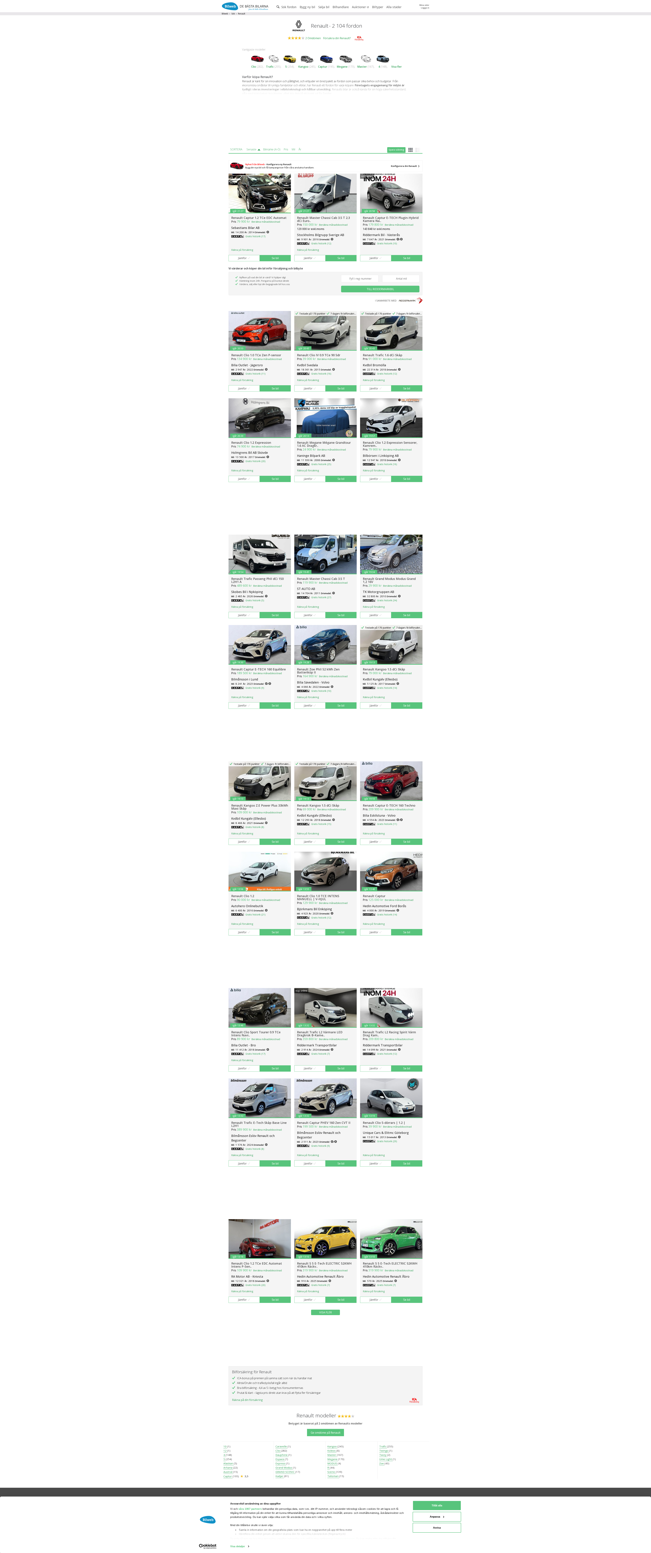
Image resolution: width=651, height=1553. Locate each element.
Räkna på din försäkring (247, 1400)
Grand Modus (284, 1467)
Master (362, 67)
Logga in (425, 7)
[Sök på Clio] (257, 58)
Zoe (381, 1463)
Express (280, 1463)
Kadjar (279, 1476)
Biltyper (377, 7)
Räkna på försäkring (242, 249)
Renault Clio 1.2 (242, 896)
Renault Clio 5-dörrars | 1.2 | (384, 1123)
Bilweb (225, 13)
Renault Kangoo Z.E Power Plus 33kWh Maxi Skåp (259, 806)
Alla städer (393, 7)
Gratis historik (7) (320, 1053)
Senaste (251, 149)
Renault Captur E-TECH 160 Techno (389, 805)
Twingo (384, 1450)
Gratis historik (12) (321, 243)
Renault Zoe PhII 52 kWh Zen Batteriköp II (318, 670)
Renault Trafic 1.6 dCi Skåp (382, 355)
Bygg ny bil (307, 7)
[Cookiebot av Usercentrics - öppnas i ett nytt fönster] (208, 1546)
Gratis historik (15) (321, 824)
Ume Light (386, 1459)
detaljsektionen (345, 1538)
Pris (286, 149)
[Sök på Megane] (346, 58)
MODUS (332, 1463)
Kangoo (303, 67)
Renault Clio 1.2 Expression (251, 443)
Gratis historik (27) (321, 597)
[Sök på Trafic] (273, 58)
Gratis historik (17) (255, 236)
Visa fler (396, 67)
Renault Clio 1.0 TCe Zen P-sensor (256, 355)
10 (225, 1446)
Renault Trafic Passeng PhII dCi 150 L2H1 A (257, 580)
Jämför (242, 258)
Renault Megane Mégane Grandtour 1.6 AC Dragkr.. (324, 444)
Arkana (228, 1467)
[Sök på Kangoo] (307, 58)
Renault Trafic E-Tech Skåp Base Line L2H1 (259, 1124)
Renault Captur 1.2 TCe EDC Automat (259, 218)
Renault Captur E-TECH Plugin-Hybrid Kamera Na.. (391, 219)
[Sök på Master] (365, 58)
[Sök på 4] (383, 58)
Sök (233, 13)
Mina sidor (424, 5)
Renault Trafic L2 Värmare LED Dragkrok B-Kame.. (319, 1033)
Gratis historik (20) (255, 461)
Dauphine (281, 1455)
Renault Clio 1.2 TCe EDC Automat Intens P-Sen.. (256, 1264)
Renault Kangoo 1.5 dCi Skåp (384, 669)
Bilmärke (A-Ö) (271, 149)
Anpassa (435, 1516)
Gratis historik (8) (254, 827)
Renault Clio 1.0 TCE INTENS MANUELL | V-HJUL (318, 897)
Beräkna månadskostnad (265, 221)
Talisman (333, 1476)
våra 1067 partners (250, 1508)
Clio (253, 67)
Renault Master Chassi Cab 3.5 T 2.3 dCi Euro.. (323, 219)
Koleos (331, 1450)
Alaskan (228, 1463)
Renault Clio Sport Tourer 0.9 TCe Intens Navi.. (256, 1033)
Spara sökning (396, 149)
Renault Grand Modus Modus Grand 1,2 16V (389, 580)
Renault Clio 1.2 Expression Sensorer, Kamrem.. (390, 444)
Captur (322, 67)
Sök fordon (289, 7)
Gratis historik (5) (254, 600)
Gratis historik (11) (255, 373)
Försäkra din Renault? (337, 38)
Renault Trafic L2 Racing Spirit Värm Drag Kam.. (389, 1033)
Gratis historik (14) (387, 687)
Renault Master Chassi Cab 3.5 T (321, 579)
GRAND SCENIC (285, 1471)
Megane (342, 67)
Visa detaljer (237, 1546)
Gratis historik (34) (387, 600)
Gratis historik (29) (387, 1141)
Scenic (331, 1471)
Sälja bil (323, 7)
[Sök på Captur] (326, 58)
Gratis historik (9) (254, 687)
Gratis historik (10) (387, 243)
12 (225, 1450)
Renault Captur (374, 896)
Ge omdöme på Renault (325, 1432)
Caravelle (281, 1446)
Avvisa (437, 1527)
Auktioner (359, 7)
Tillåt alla (437, 1505)
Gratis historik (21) (255, 914)
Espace (280, 1459)
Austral (228, 1471)
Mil (293, 149)
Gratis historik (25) (321, 464)
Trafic (270, 67)
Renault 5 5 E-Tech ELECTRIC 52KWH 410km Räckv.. (324, 1264)
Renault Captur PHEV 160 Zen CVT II (323, 1123)
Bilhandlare (341, 7)
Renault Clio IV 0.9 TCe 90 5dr (318, 355)
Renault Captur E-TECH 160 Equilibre (258, 669)
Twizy (383, 1455)
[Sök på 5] (289, 58)
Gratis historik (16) (321, 373)
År (300, 149)
